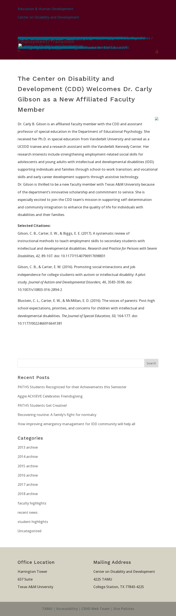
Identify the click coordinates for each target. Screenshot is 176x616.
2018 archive (28, 493)
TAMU (47, 608)
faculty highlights (32, 503)
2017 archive (28, 484)
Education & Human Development (45, 8)
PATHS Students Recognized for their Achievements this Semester (72, 387)
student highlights (33, 521)
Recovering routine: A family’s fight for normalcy (57, 414)
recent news (28, 512)
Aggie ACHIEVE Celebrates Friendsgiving (50, 396)
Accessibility (67, 608)
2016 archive (28, 475)
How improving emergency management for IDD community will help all (76, 424)
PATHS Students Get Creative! (42, 405)
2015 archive (28, 466)
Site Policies (123, 608)
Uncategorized (29, 531)
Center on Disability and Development (48, 17)
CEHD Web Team (95, 608)
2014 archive (28, 456)
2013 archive (28, 447)
